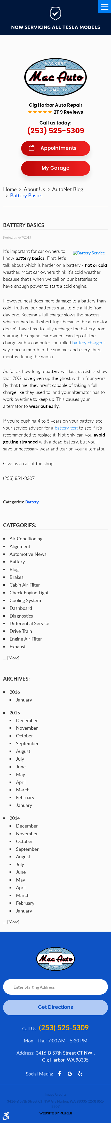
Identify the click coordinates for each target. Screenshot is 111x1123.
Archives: (16, 678)
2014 (15, 818)
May (20, 774)
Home (10, 189)
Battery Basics (26, 195)
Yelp (80, 1074)
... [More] (11, 658)
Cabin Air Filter (25, 585)
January (24, 700)
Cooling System (25, 600)
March (22, 789)
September (27, 743)
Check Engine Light (29, 592)
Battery (32, 502)
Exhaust (18, 646)
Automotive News (28, 554)
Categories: (19, 525)
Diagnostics (21, 616)
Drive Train (21, 631)
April (21, 782)
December (27, 720)
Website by (55, 1113)
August (23, 751)
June (21, 766)
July (20, 759)
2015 (15, 712)
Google (70, 1074)
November (27, 728)
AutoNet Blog (67, 189)
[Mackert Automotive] (55, 77)
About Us (34, 189)
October (24, 735)
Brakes (16, 577)
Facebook (59, 1074)
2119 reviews (68, 112)
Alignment (20, 546)
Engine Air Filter (26, 639)
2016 (15, 692)
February (25, 797)
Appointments (58, 148)
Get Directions (55, 1007)
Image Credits (55, 1094)
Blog (14, 569)
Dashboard (21, 608)
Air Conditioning (26, 538)
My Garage (55, 168)
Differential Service (29, 623)
